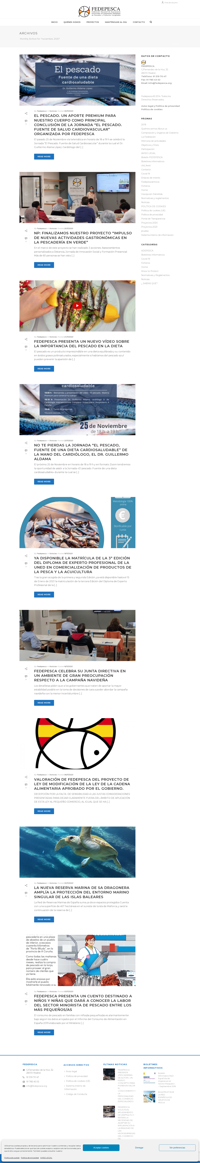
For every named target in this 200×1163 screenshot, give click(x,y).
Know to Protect (149, 271)
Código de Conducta (76, 1094)
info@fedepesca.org (36, 1086)
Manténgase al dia (116, 22)
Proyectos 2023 (149, 227)
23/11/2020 (68, 440)
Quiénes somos (72, 22)
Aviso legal (71, 1071)
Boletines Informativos (153, 254)
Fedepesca (42, 111)
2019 (143, 124)
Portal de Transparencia (153, 218)
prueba (144, 231)
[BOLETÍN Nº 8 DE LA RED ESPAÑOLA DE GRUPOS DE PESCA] (149, 1096)
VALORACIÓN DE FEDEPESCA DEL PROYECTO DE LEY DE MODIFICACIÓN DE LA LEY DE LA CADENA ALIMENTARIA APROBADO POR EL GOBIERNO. (82, 784)
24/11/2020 (68, 337)
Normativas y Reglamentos (155, 275)
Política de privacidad (30, 1158)
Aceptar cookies (101, 1147)
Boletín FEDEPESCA (152, 157)
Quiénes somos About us (154, 128)
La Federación (148, 137)
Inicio (54, 22)
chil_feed (145, 165)
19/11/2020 (68, 553)
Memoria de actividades (153, 141)
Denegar (139, 1147)
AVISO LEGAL (46, 1158)
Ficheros (145, 186)
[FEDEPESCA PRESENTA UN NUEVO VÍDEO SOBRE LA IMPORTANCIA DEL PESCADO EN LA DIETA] (77, 305)
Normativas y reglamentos (155, 198)
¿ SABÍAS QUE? (149, 283)
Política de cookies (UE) (153, 210)
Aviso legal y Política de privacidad (160, 106)
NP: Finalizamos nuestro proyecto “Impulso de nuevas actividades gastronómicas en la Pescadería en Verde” (83, 237)
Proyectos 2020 (149, 222)
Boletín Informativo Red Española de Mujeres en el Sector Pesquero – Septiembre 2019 (167, 1079)
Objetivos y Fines (150, 145)
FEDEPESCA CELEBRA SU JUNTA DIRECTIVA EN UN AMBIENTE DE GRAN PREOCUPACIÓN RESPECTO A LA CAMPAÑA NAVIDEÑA (80, 675)
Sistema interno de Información (75, 1088)
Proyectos (93, 22)
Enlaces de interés (150, 177)
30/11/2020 (68, 111)
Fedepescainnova (150, 182)
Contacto (139, 22)
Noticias (53, 111)
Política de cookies (11, 1158)
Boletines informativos (152, 161)
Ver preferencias (177, 1147)
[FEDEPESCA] (100, 11)
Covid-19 (145, 173)
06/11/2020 (68, 775)
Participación (147, 149)
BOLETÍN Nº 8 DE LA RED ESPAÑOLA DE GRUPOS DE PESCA (166, 1097)
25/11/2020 (68, 228)
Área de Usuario (171, 2)
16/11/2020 (68, 666)
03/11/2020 (68, 991)
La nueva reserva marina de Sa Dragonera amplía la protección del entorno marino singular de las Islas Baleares (81, 892)
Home (144, 190)
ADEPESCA (147, 250)
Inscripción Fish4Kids (152, 194)
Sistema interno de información (157, 235)
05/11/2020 (68, 883)
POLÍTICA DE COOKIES (153, 206)
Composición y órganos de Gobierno (159, 132)
